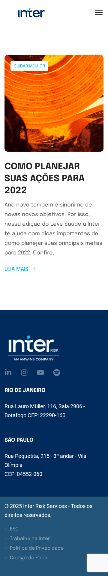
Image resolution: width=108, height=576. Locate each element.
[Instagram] (24, 372)
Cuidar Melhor (29, 66)
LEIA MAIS (16, 269)
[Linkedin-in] (8, 372)
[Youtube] (40, 372)
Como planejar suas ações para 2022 (44, 178)
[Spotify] (56, 372)
